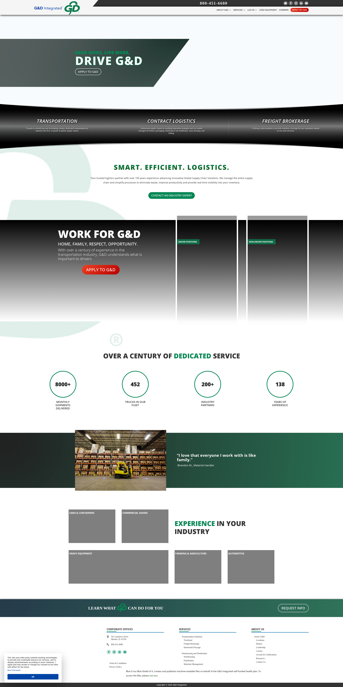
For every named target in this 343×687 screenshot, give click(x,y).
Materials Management (193, 664)
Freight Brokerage (191, 644)
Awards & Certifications (266, 654)
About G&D (222, 10)
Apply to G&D (299, 10)
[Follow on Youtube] (125, 652)
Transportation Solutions (192, 637)
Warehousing (189, 657)
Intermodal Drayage (192, 647)
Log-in (250, 10)
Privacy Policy (115, 667)
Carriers (284, 10)
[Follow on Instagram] (114, 652)
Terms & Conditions (117, 663)
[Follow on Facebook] (109, 652)
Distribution (189, 660)
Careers (259, 651)
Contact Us (261, 662)
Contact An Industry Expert (171, 195)
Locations (260, 640)
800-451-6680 (214, 3)
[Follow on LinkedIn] (119, 652)
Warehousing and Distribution (194, 653)
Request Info (293, 608)
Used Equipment (268, 10)
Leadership (260, 647)
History (259, 644)
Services (238, 10)
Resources (260, 658)
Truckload (188, 640)
